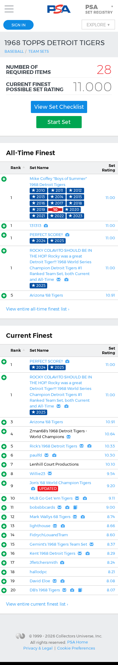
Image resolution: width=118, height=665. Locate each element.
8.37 (111, 544)
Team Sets (38, 51)
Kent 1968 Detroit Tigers (52, 553)
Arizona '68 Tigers (46, 295)
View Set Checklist (59, 107)
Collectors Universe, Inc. (79, 635)
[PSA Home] (59, 9)
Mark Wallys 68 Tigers (50, 516)
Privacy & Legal (38, 648)
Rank (16, 167)
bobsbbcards (42, 507)
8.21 (111, 572)
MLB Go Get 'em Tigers (51, 498)
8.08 (111, 581)
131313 (35, 225)
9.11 (112, 498)
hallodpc (38, 572)
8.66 (111, 526)
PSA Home (77, 642)
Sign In (18, 25)
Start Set (59, 122)
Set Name (39, 167)
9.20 (111, 486)
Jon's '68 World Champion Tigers (60, 482)
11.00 (110, 197)
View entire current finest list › (37, 604)
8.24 (111, 562)
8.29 (111, 553)
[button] (99, 9)
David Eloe (40, 581)
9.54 (111, 473)
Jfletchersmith (44, 562)
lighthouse (40, 526)
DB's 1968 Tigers (45, 590)
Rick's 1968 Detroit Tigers (53, 446)
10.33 (110, 446)
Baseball (14, 51)
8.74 (111, 516)
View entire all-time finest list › (37, 309)
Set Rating (108, 167)
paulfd (36, 455)
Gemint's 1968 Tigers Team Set (58, 544)
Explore (98, 25)
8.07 (111, 590)
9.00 (110, 507)
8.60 (111, 535)
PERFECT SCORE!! (46, 234)
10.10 (110, 464)
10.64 (110, 434)
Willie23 (37, 473)
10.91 (110, 295)
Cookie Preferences (76, 648)
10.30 (110, 455)
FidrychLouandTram (49, 535)
